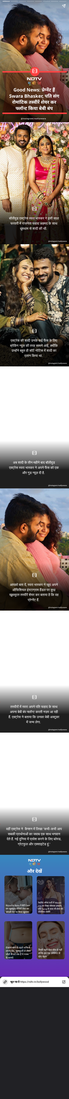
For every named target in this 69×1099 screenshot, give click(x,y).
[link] (51, 895)
